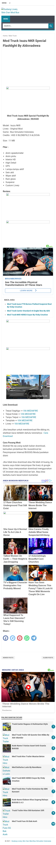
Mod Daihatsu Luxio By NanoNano (26, 767)
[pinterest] (19, 638)
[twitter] (12, 638)
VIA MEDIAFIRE (30, 410)
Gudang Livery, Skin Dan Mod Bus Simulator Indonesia (31, 841)
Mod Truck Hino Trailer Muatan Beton (28, 756)
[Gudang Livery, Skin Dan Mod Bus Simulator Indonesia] (11, 11)
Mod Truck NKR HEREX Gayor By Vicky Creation (27, 315)
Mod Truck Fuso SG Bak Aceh (24, 821)
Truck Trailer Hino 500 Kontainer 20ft (28, 810)
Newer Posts (8, 658)
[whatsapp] (26, 638)
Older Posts (48, 658)
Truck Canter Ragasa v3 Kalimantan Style (30, 724)
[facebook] (5, 638)
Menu (5, 19)
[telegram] (34, 638)
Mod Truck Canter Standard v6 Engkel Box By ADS (28, 311)
